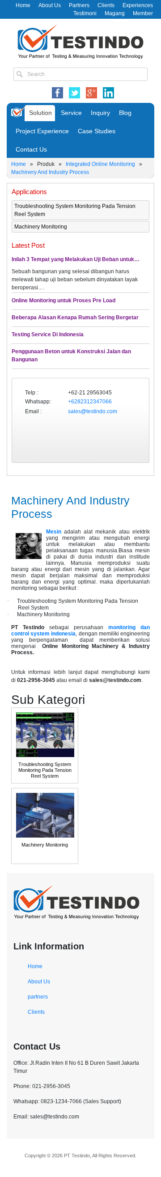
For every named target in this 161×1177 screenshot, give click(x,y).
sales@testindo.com (92, 411)
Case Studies (96, 131)
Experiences (138, 5)
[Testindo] (80, 41)
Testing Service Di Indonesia (48, 334)
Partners (79, 5)
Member (143, 13)
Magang (115, 13)
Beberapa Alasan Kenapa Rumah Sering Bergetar (75, 317)
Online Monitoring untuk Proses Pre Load (63, 300)
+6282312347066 (90, 401)
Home (23, 5)
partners (38, 997)
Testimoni (85, 13)
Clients (105, 5)
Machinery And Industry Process (50, 172)
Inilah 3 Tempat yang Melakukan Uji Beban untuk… (76, 259)
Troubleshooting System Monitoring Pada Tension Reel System (75, 210)
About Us (49, 5)
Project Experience (42, 131)
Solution (40, 112)
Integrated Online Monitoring (100, 164)
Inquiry (100, 112)
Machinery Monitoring (40, 227)
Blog (125, 112)
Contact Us (31, 149)
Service (71, 112)
